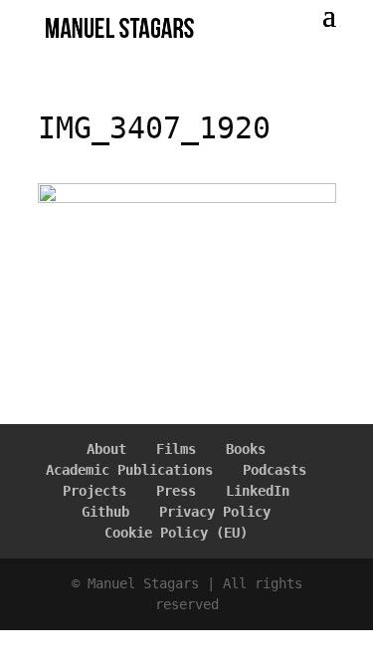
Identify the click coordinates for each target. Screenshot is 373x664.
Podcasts (274, 470)
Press (176, 491)
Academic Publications (129, 470)
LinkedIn (257, 491)
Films (176, 449)
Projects (94, 491)
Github (105, 512)
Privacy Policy (215, 512)
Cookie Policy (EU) (176, 533)
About (106, 449)
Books (246, 449)
